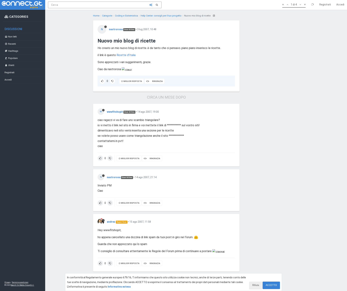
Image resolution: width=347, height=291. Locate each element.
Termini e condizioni (20, 282)
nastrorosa (116, 29)
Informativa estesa (119, 286)
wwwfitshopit (115, 111)
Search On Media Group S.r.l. (22, 285)
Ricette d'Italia (126, 55)
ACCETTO (271, 285)
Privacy (7, 282)
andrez (111, 221)
